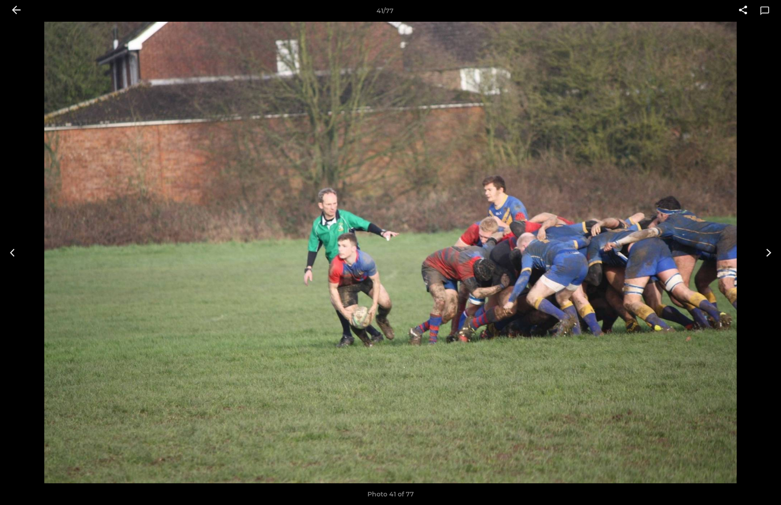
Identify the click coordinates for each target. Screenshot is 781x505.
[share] (743, 11)
